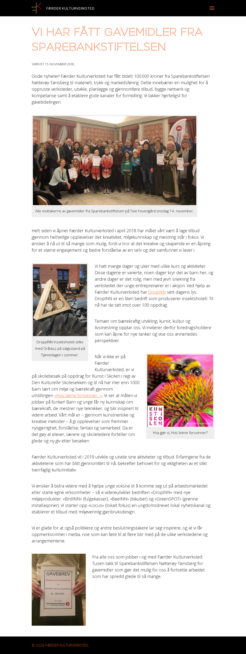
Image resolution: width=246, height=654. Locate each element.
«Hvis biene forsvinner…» (78, 395)
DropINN (157, 292)
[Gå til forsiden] (36, 8)
